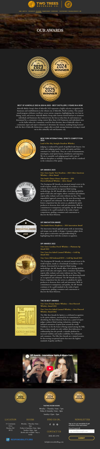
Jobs (80, 11)
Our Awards (38, 11)
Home (20, 11)
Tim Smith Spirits (46, 11)
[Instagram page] (53, 424)
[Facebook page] (50, 424)
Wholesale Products (73, 11)
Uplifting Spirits (63, 11)
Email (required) (74, 428)
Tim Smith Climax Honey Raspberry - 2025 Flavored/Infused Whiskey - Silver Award (57, 179)
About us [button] (24, 11)
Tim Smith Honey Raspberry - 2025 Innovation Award (61, 225)
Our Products (31, 11)
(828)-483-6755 (54, 436)
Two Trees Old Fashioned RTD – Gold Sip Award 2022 (61, 258)
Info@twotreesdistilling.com (54, 442)
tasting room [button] (54, 11)
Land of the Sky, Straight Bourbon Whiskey (57, 143)
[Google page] (57, 424)
